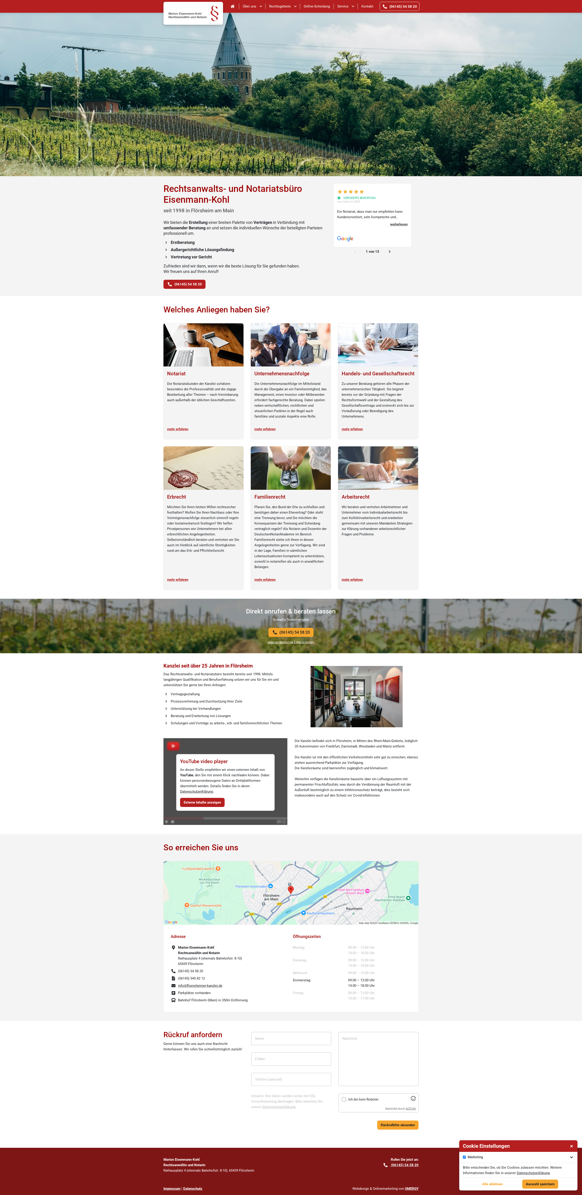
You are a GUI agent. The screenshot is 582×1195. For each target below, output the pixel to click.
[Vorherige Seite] (355, 251)
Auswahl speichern (540, 1184)
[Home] (232, 6)
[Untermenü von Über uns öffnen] (260, 6)
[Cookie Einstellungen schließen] (571, 1146)
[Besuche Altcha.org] (413, 1100)
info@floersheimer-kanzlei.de (200, 986)
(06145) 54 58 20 (294, 632)
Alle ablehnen (492, 1184)
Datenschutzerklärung (196, 791)
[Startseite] (193, 6)
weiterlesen (399, 224)
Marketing (475, 1157)
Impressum (172, 1189)
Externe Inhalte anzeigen (202, 802)
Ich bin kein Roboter (363, 1099)
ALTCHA (411, 1108)
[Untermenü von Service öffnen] (353, 6)
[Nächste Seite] (389, 251)
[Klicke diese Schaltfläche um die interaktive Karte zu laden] (291, 893)
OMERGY (412, 1189)
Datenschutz (192, 1189)
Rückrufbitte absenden (398, 1125)
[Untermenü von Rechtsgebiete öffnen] (295, 6)
